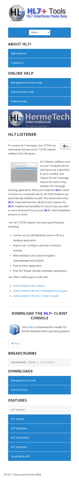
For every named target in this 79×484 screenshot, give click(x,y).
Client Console (19, 390)
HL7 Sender (17, 419)
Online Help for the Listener (29, 286)
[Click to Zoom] (24, 172)
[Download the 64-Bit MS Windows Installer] (14, 329)
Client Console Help (22, 92)
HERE (30, 327)
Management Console (23, 380)
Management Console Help (26, 82)
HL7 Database (19, 428)
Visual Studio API (20, 456)
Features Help (19, 101)
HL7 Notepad (18, 447)
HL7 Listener (18, 409)
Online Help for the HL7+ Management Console (40, 291)
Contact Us (17, 62)
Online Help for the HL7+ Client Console (36, 296)
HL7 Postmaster (20, 437)
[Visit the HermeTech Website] (39, 118)
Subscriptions (19, 53)
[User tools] (65, 146)
